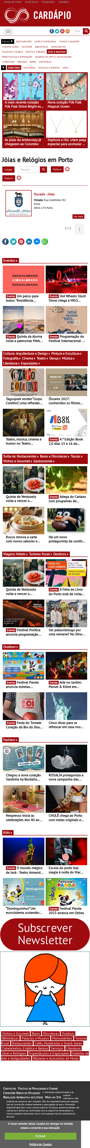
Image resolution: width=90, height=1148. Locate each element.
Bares (36, 1033)
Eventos (9, 260)
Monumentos (62, 1038)
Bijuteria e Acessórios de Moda (56, 1058)
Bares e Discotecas (53, 456)
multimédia (29, 67)
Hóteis (21, 554)
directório (14, 67)
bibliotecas (41, 46)
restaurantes (23, 41)
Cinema (27, 358)
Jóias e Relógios (14, 1053)
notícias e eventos (49, 67)
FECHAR (40, 1136)
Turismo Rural (39, 554)
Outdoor (9, 646)
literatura (8, 62)
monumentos (58, 46)
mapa (65, 67)
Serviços (57, 1048)
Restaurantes (26, 456)
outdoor (27, 46)
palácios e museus (12, 51)
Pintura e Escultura (65, 353)
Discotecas (51, 1033)
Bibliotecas (10, 1038)
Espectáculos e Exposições (49, 1053)
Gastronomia (42, 461)
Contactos (9, 1088)
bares (33, 62)
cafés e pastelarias (45, 41)
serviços (22, 62)
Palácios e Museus (35, 1038)
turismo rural (10, 46)
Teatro (41, 358)
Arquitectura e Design (32, 353)
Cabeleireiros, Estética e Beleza (25, 1048)
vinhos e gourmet (69, 41)
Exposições (29, 363)
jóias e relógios (57, 51)
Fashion (9, 739)
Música (67, 358)
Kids (6, 832)
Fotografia (11, 358)
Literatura (10, 363)
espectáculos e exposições (17, 56)
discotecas (45, 62)
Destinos (59, 554)
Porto (56, 169)
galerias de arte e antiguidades (53, 56)
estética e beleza (35, 51)
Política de (40, 1144)
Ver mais (78, 216)
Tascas (75, 456)
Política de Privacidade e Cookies (38, 1088)
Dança (54, 358)
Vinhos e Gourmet (16, 461)
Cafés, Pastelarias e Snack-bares (58, 1043)
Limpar (8, 169)
